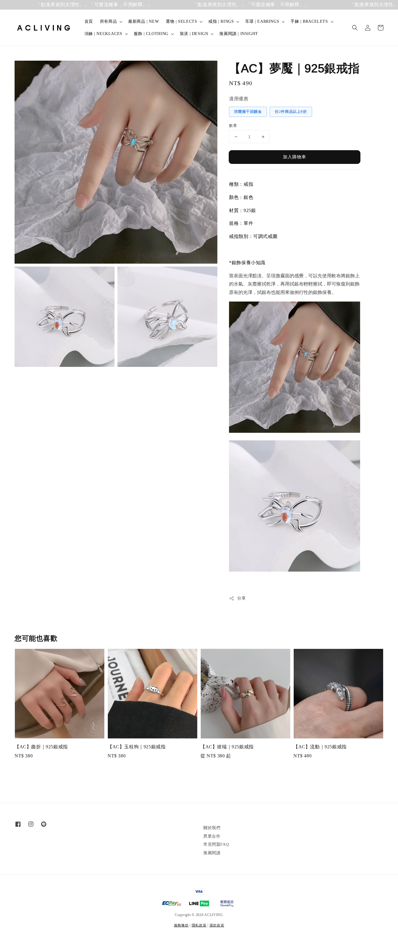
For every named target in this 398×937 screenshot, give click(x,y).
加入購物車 (294, 157)
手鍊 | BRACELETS (309, 21)
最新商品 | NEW (143, 21)
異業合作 (211, 836)
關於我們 (211, 828)
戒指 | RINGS (221, 21)
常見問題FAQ (216, 844)
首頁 (88, 21)
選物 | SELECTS (181, 21)
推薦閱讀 (211, 853)
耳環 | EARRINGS (262, 21)
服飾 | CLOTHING (151, 33)
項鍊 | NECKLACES (103, 33)
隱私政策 (199, 925)
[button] (354, 27)
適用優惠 (238, 98)
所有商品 (108, 21)
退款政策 (216, 925)
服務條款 (181, 925)
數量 (233, 125)
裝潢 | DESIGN (194, 33)
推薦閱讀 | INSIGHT (238, 33)
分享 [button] (241, 598)
